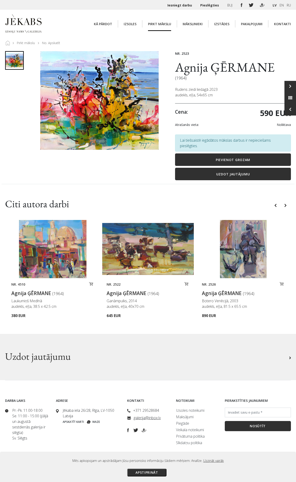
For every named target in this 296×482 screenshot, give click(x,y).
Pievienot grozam (233, 160)
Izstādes (221, 24)
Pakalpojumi (251, 24)
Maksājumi (185, 416)
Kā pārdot (103, 24)
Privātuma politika (190, 436)
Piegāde (182, 423)
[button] (276, 204)
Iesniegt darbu (180, 5)
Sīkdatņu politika (189, 442)
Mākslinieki (193, 24)
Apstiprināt (147, 472)
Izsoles (130, 24)
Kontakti (282, 24)
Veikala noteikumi (190, 429)
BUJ (230, 5)
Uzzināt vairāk (213, 460)
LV (275, 5)
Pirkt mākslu (159, 24)
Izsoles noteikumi (190, 410)
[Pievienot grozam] (91, 285)
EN (282, 5)
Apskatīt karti (73, 422)
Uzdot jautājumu (233, 174)
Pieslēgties (210, 5)
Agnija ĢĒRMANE (225, 67)
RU (289, 5)
